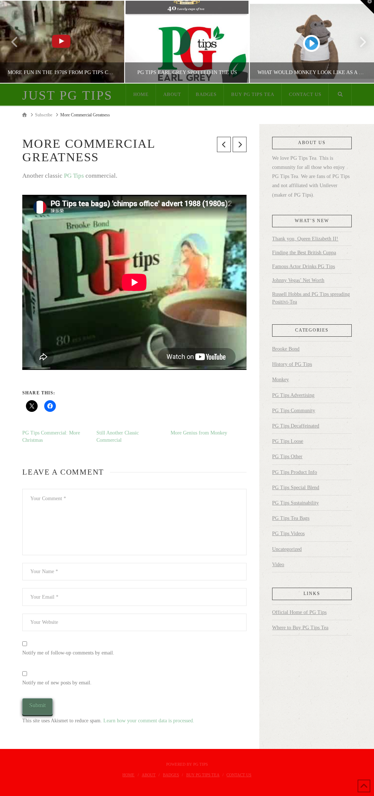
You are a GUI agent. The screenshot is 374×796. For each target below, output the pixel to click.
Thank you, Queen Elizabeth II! (305, 238)
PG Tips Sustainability (295, 503)
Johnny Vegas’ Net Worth (298, 280)
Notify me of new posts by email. (57, 682)
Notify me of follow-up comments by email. (68, 653)
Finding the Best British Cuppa (304, 252)
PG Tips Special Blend (295, 487)
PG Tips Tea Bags (290, 518)
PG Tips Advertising (293, 395)
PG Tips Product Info (294, 472)
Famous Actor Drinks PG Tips (303, 266)
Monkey (280, 379)
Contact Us (238, 775)
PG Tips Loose (287, 441)
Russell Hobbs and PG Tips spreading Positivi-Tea (311, 298)
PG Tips (74, 175)
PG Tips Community (293, 410)
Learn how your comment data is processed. (148, 720)
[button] (367, 7)
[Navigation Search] (340, 94)
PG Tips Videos (288, 533)
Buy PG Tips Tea (203, 775)
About (149, 775)
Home (128, 775)
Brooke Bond (285, 349)
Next (358, 42)
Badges (171, 775)
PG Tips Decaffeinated (295, 426)
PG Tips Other (287, 456)
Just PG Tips (67, 95)
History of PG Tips (292, 364)
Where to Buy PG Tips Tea (300, 627)
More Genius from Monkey (199, 433)
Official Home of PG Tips (299, 612)
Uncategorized (287, 549)
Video (278, 564)
